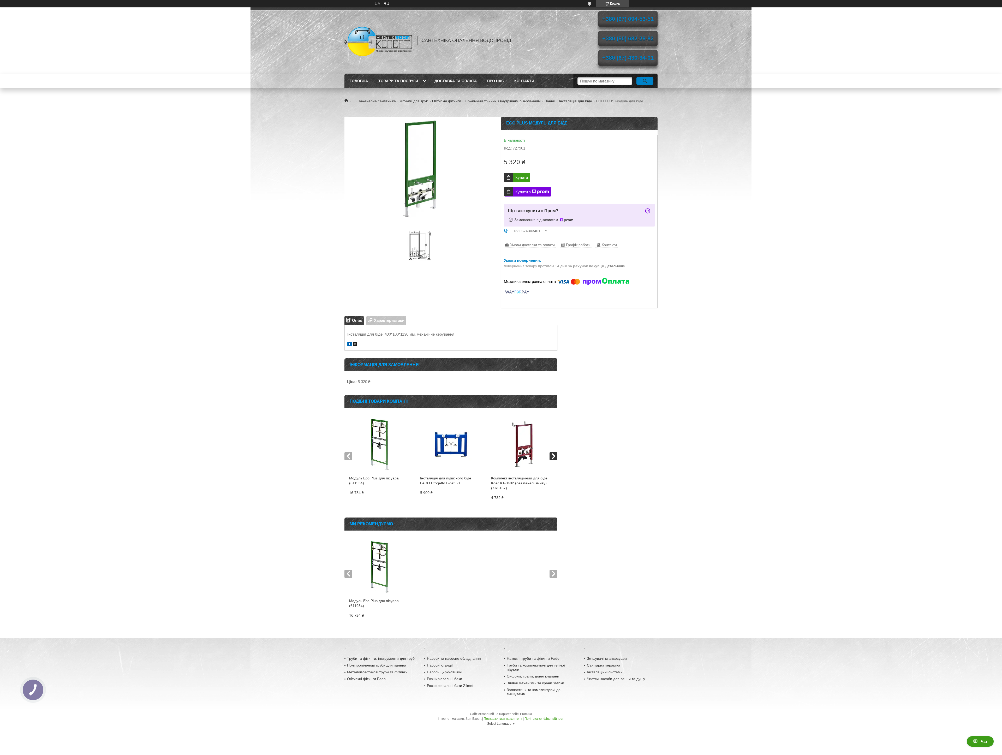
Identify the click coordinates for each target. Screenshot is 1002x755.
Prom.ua (526, 714)
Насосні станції (440, 665)
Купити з (523, 192)
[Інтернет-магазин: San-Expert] (378, 40)
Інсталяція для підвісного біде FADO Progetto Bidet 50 (445, 480)
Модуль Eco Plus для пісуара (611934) (374, 480)
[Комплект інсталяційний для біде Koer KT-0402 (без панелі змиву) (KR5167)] (521, 444)
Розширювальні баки (444, 679)
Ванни (550, 101)
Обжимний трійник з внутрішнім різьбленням (503, 101)
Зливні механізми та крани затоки (535, 683)
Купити (521, 177)
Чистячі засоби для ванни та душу (616, 679)
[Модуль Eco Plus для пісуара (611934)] (380, 444)
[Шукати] (644, 81)
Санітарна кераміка (603, 665)
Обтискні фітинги (446, 101)
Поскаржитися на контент (503, 719)
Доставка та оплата (455, 81)
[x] (355, 344)
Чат (984, 741)
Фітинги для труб (413, 101)
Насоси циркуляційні (444, 672)
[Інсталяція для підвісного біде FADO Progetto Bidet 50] (451, 444)
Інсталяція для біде (575, 101)
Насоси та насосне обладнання (454, 658)
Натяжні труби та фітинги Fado (533, 658)
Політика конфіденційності (544, 719)
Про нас (495, 81)
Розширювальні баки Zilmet (450, 685)
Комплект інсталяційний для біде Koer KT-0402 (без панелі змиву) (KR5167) (519, 483)
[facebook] (349, 344)
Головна (359, 81)
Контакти (524, 81)
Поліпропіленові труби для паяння (376, 665)
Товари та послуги (398, 81)
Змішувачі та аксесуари (607, 658)
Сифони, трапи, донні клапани (533, 676)
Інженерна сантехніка (377, 101)
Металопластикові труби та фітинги (377, 672)
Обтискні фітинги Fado (366, 679)
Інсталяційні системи (605, 672)
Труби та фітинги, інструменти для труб (381, 658)
